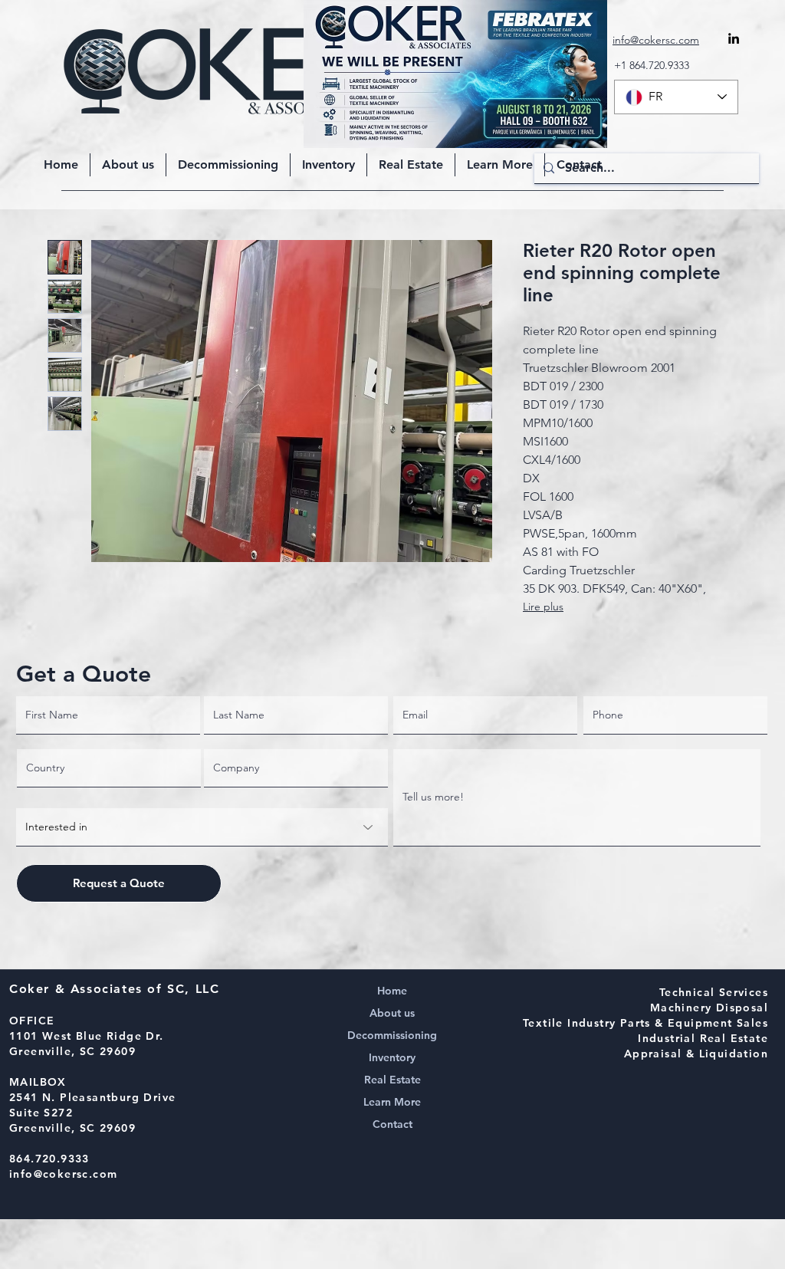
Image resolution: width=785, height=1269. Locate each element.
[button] (499, 164)
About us (392, 1013)
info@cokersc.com (63, 1174)
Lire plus (543, 606)
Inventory (392, 1057)
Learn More (392, 1102)
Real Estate (392, 1080)
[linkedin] (733, 38)
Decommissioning (392, 1035)
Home (392, 991)
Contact (392, 1124)
